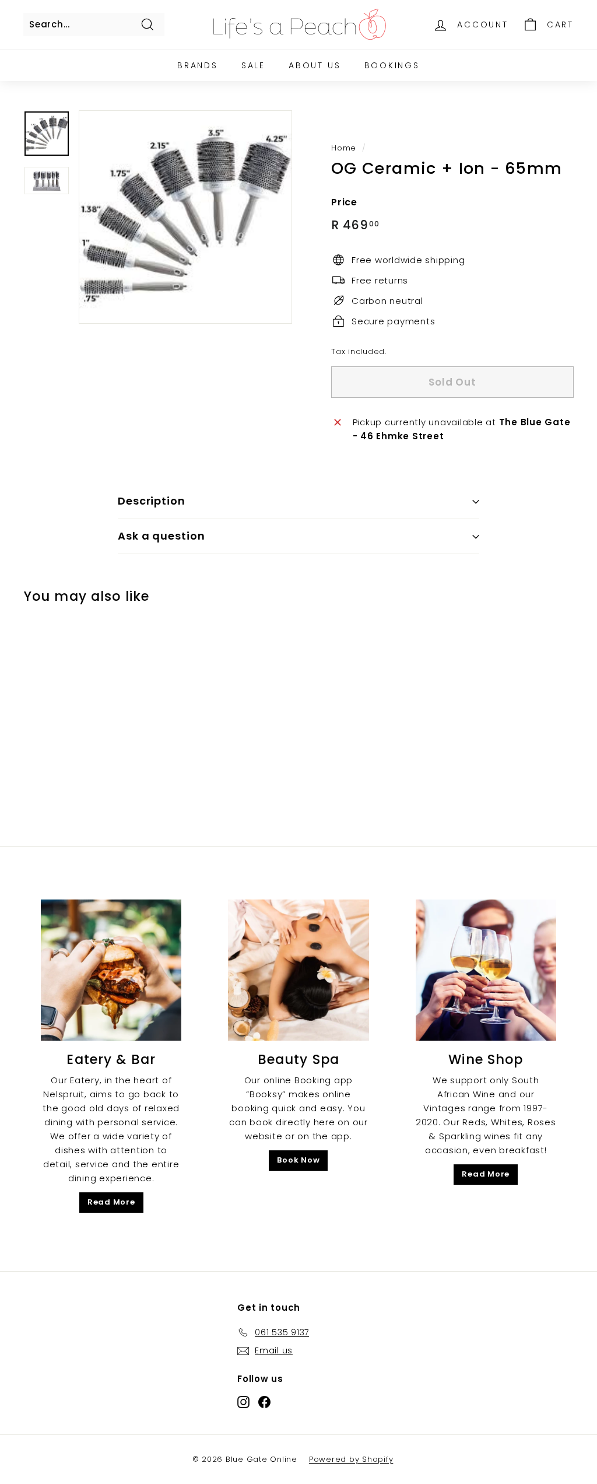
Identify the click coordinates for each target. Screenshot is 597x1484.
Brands (197, 65)
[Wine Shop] (486, 970)
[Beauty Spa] (298, 970)
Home (343, 148)
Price (344, 202)
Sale (253, 65)
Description (151, 501)
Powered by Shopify (351, 1459)
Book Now (298, 1160)
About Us (314, 65)
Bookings (392, 65)
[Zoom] (185, 217)
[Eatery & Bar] (111, 970)
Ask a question (161, 535)
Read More (111, 1202)
